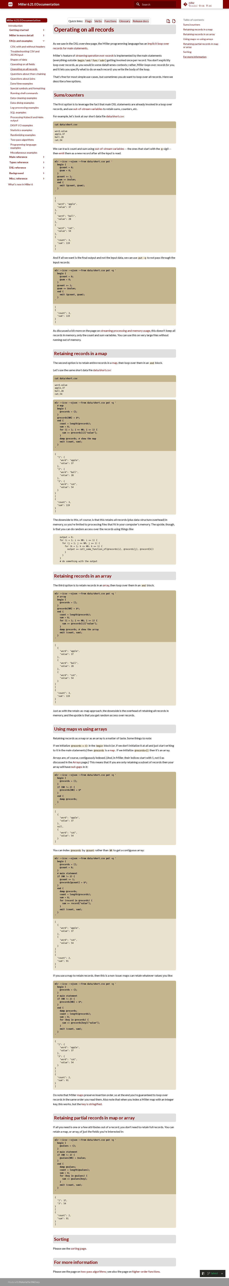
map (114, 362)
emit (61, 153)
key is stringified (91, 1104)
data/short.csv (115, 116)
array (106, 585)
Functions (110, 21)
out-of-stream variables (88, 109)
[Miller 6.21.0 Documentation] (10, 4)
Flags (88, 21)
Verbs (98, 21)
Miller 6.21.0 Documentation (23, 20)
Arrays (77, 762)
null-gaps (76, 766)
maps (80, 1095)
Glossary (124, 21)
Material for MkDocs (29, 1282)
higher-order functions (146, 1271)
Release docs (141, 21)
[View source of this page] (168, 21)
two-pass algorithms (93, 1271)
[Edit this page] (174, 21)
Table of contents (193, 19)
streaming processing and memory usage (125, 330)
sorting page (78, 1248)
